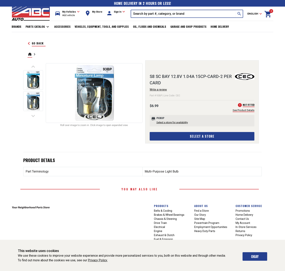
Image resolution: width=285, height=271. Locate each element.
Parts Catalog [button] (38, 26)
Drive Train (160, 222)
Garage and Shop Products (188, 26)
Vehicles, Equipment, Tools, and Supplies (102, 26)
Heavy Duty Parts (204, 231)
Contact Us (242, 218)
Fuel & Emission (163, 239)
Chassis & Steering (165, 218)
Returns (240, 231)
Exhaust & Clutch (164, 235)
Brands (16, 26)
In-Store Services (246, 227)
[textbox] (183, 13)
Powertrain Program (206, 222)
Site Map (199, 218)
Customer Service (249, 206)
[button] (67, 13)
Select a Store (202, 136)
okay (255, 256)
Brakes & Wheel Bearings (169, 214)
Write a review (158, 89)
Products (161, 206)
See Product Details (243, 110)
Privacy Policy (244, 235)
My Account (243, 222)
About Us (201, 206)
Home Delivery (220, 26)
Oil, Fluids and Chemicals (149, 26)
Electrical (159, 227)
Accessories (62, 26)
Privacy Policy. (98, 260)
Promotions (243, 210)
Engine (158, 231)
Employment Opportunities (210, 227)
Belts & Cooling (163, 210)
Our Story (200, 214)
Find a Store (201, 210)
